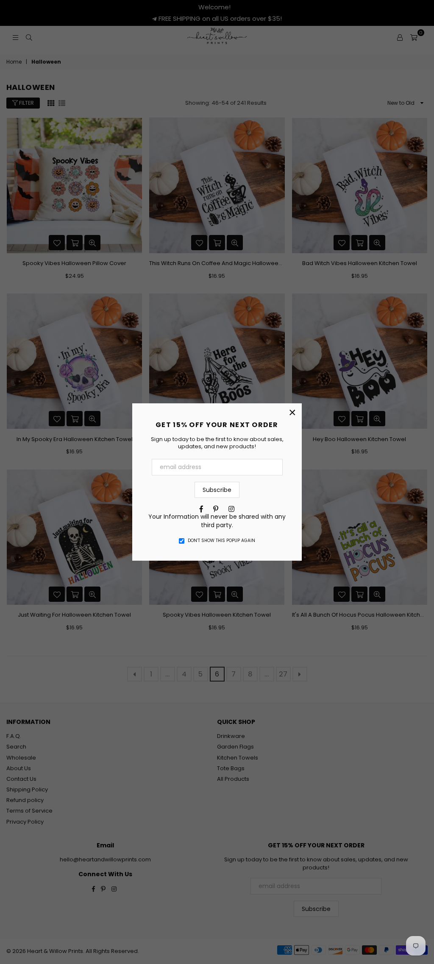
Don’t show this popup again (221, 541)
